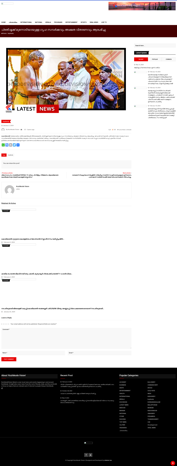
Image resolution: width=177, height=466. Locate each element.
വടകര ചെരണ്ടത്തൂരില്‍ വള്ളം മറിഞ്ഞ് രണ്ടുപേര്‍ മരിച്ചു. (78, 393)
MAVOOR (122, 408)
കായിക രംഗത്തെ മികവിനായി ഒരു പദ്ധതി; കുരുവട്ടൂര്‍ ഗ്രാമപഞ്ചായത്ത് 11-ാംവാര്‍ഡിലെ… (36, 274)
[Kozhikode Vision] (21, 129)
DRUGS (150, 388)
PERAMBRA (151, 416)
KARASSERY (151, 396)
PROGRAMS (58, 22)
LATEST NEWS (123, 405)
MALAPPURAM (152, 405)
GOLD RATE (151, 391)
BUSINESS (122, 385)
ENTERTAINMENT (71, 22)
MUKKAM (150, 408)
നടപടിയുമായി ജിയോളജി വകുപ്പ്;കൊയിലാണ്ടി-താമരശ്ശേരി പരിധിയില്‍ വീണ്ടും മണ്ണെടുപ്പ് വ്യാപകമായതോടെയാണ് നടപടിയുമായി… (52, 308)
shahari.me (108, 460)
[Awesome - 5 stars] (8, 324)
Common (169, 59)
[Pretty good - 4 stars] (7, 324)
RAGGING (122, 419)
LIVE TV (104, 22)
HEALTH (122, 393)
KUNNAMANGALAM (154, 402)
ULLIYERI (122, 425)
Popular (155, 59)
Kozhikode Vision (22, 186)
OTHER (121, 416)
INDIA (149, 393)
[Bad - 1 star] (1, 324)
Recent (141, 59)
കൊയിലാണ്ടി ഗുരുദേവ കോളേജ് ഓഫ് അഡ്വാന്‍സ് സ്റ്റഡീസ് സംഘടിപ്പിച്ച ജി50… (32, 239)
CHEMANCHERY (153, 385)
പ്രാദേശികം (13, 22)
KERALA (48, 22)
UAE (149, 422)
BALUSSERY (151, 382)
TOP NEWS (122, 422)
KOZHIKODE (123, 402)
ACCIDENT (122, 382)
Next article (127, 173)
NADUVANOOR (152, 410)
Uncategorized (152, 425)
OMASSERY (151, 413)
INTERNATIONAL (26, 22)
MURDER (122, 410)
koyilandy (11, 33)
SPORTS (84, 22)
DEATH (121, 388)
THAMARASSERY (153, 419)
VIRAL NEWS (94, 22)
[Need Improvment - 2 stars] (3, 324)
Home (3, 22)
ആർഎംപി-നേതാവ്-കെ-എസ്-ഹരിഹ (147, 68)
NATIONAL (38, 22)
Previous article (7, 173)
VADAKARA (123, 428)
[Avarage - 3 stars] (5, 324)
